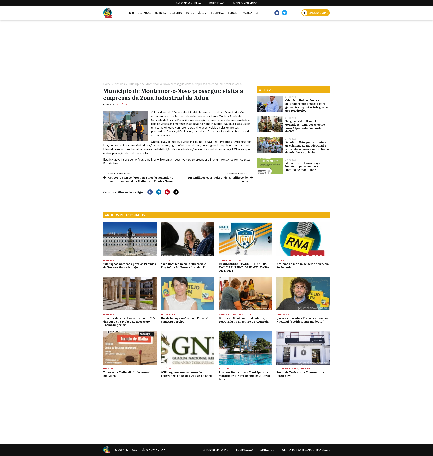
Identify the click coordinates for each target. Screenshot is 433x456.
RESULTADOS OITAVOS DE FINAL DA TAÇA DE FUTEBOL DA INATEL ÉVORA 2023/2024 (244, 267)
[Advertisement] (204, 50)
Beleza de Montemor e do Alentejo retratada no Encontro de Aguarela (244, 319)
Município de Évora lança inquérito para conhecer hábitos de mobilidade (302, 166)
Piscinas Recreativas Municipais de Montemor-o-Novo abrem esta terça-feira (245, 376)
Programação (244, 449)
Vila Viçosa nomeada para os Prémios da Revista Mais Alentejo (129, 265)
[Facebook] (276, 12)
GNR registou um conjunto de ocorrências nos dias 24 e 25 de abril (186, 374)
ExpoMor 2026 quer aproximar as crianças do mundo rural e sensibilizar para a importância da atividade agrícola (307, 147)
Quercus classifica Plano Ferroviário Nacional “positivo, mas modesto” (302, 319)
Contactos (266, 449)
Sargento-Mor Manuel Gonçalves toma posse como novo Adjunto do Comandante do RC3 (305, 126)
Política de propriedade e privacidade (305, 449)
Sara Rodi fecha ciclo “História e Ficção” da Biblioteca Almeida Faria (185, 265)
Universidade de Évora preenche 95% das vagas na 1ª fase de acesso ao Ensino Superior (129, 321)
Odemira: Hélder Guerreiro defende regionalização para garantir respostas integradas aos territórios (307, 105)
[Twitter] (284, 12)
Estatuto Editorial (215, 449)
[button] (305, 12)
